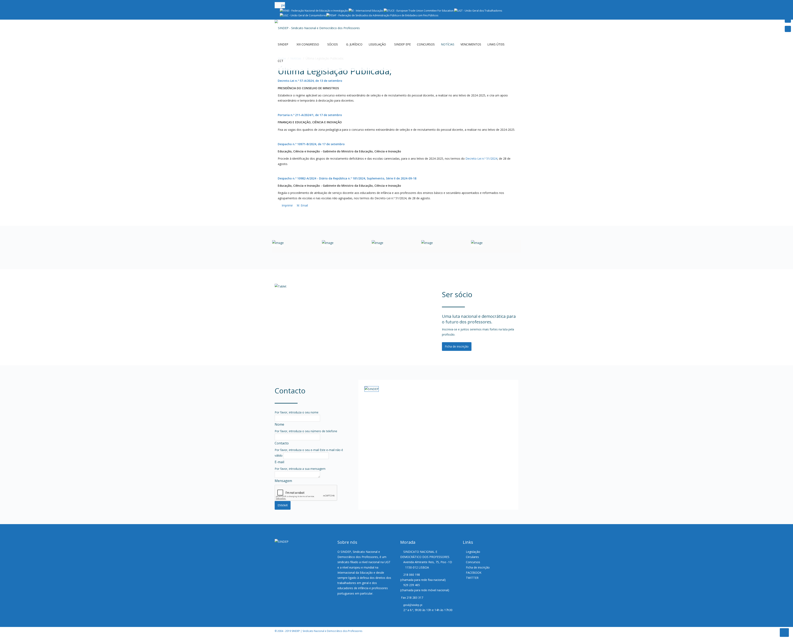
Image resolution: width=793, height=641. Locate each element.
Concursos (426, 44)
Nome (279, 424)
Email (304, 205)
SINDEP (283, 44)
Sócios (332, 44)
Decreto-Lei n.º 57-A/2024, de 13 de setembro (310, 81)
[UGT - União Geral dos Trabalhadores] (478, 10)
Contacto (282, 443)
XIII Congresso (308, 44)
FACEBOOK (473, 573)
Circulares (472, 557)
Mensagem (283, 480)
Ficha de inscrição (457, 346)
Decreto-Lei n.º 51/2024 (481, 158)
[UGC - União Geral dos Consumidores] (303, 15)
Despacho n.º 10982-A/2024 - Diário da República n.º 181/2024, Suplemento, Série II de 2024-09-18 (347, 178)
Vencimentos (471, 44)
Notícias (447, 44)
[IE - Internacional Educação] (366, 10)
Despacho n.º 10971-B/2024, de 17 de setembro (311, 144)
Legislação (377, 44)
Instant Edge (16, 638)
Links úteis (496, 44)
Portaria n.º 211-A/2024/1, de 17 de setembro (310, 115)
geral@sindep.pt (412, 605)
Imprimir (287, 205)
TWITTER (472, 578)
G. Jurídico (354, 44)
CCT (280, 61)
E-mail (279, 462)
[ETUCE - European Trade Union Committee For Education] (418, 10)
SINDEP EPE (402, 44)
